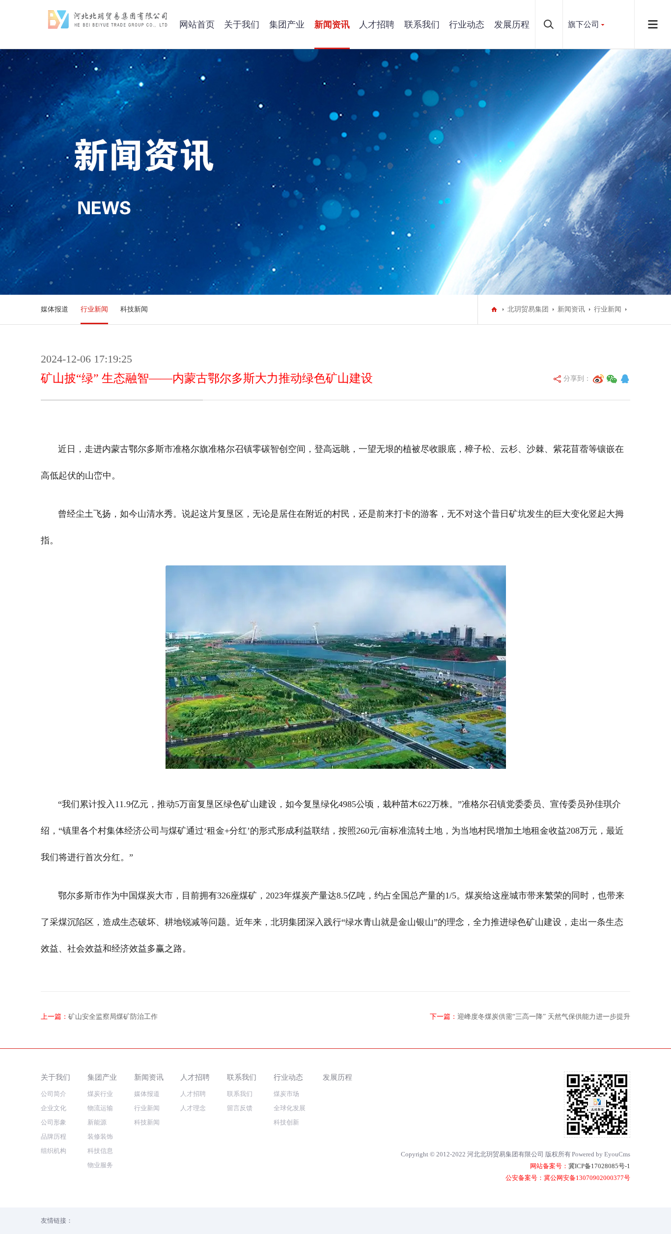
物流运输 (100, 1108)
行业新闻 (94, 309)
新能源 (97, 1122)
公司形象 (53, 1122)
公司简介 (53, 1093)
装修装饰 (100, 1136)
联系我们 (422, 24)
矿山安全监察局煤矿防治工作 (113, 1016)
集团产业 (287, 24)
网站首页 (197, 24)
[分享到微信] (612, 378)
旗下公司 (583, 24)
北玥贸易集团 (528, 309)
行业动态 (466, 24)
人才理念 (193, 1108)
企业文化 (53, 1108)
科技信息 (100, 1150)
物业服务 (100, 1165)
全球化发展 (290, 1108)
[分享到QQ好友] (624, 378)
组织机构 (53, 1150)
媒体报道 (54, 309)
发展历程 (512, 24)
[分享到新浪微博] (598, 378)
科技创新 (286, 1122)
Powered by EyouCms (601, 1154)
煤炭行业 (100, 1093)
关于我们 (241, 24)
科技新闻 (134, 309)
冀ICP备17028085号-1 (599, 1166)
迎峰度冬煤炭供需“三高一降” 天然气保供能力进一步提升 (543, 1016)
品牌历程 (53, 1136)
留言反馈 (239, 1108)
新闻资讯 (332, 24)
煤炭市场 (286, 1093)
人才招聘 (376, 24)
